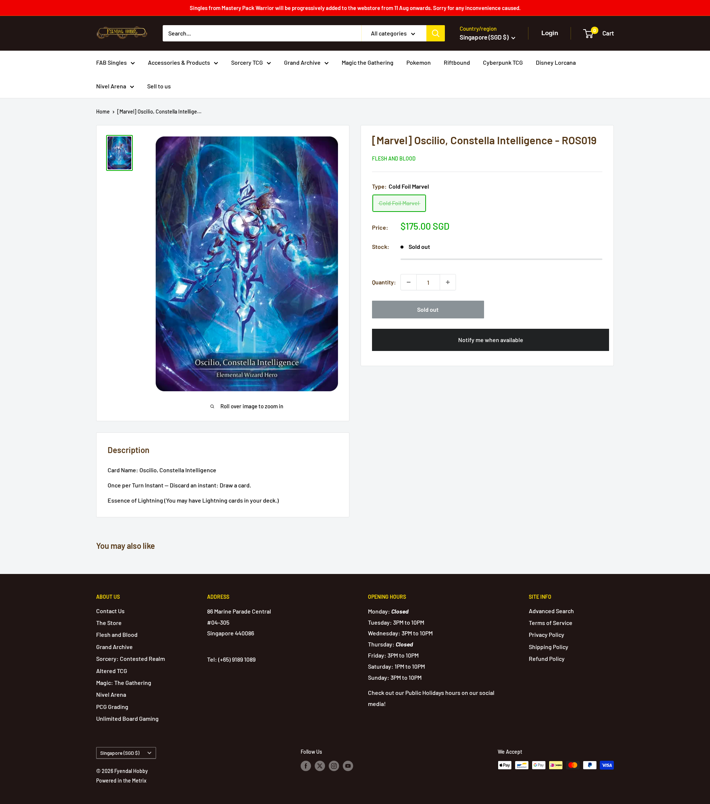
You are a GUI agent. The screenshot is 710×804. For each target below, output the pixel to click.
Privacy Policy (546, 634)
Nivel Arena (111, 85)
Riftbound (457, 62)
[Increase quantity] (448, 282)
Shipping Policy (548, 646)
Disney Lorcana (556, 62)
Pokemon (418, 62)
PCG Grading (112, 706)
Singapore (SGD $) (119, 753)
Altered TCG (111, 670)
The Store (109, 622)
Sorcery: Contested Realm (130, 658)
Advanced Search (551, 610)
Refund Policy (547, 658)
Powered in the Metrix (121, 780)
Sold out (428, 309)
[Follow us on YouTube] (348, 766)
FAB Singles (111, 62)
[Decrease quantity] (408, 282)
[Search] (435, 33)
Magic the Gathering (367, 62)
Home (103, 111)
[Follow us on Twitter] (320, 766)
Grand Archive (302, 62)
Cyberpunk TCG (503, 62)
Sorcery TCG (247, 62)
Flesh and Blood (394, 158)
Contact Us (110, 610)
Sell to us (159, 85)
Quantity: (384, 282)
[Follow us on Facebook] (306, 766)
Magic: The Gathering (123, 682)
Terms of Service (550, 622)
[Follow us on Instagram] (334, 766)
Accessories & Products (179, 62)
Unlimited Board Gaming (127, 718)
